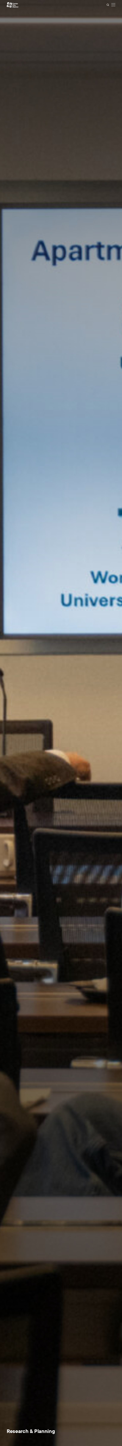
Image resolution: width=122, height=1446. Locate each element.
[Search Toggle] (108, 5)
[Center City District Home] (12, 5)
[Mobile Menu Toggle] (113, 5)
